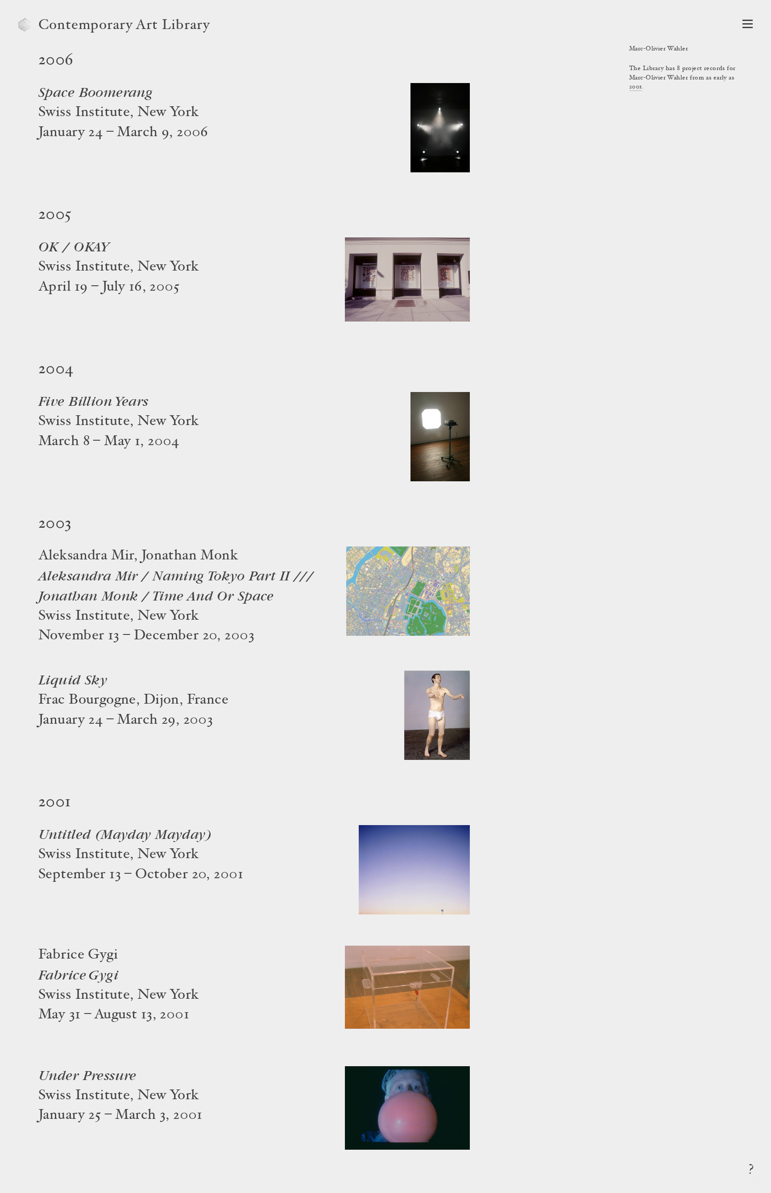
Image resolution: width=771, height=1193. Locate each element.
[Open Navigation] (747, 24)
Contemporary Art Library (124, 26)
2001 (635, 87)
